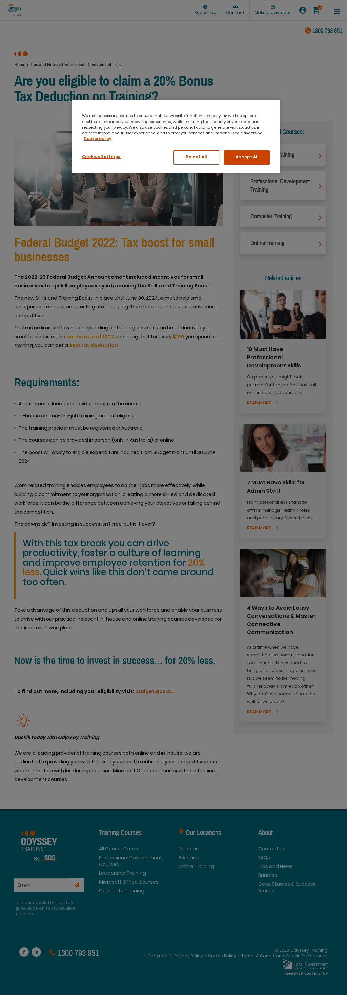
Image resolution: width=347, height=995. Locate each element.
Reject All (196, 157)
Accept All (247, 157)
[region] (176, 136)
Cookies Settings (101, 156)
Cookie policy (97, 139)
